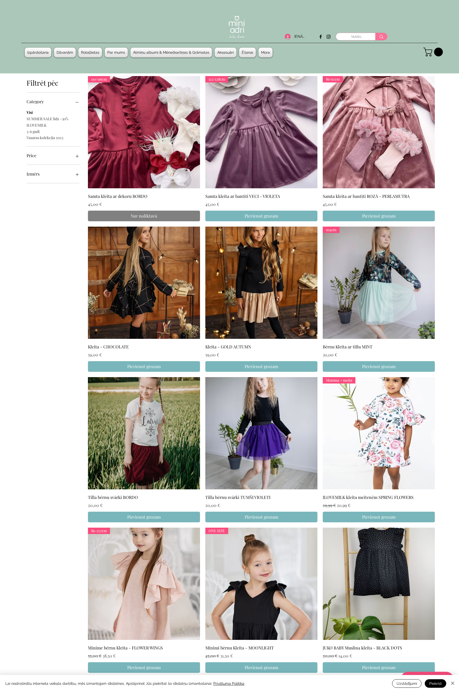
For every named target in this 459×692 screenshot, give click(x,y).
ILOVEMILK (36, 125)
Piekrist (435, 683)
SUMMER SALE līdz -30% (47, 118)
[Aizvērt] (452, 683)
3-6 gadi (33, 131)
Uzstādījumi (407, 683)
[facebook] (320, 36)
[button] (65, 52)
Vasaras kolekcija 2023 (45, 137)
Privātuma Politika (228, 683)
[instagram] (328, 36)
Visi (30, 112)
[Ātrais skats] (144, 283)
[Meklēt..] (381, 36)
